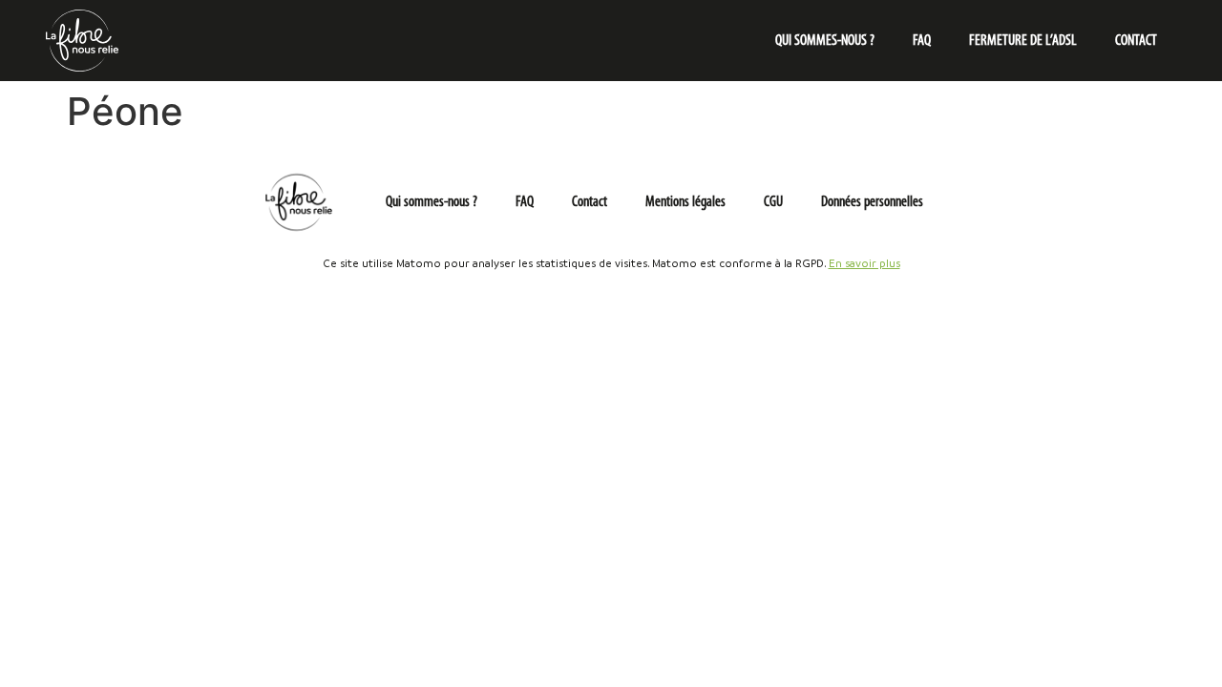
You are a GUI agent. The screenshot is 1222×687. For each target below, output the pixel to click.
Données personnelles (872, 202)
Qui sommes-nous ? (824, 41)
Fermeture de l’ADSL (1023, 41)
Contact (1136, 41)
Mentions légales (685, 202)
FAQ (922, 41)
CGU (773, 202)
